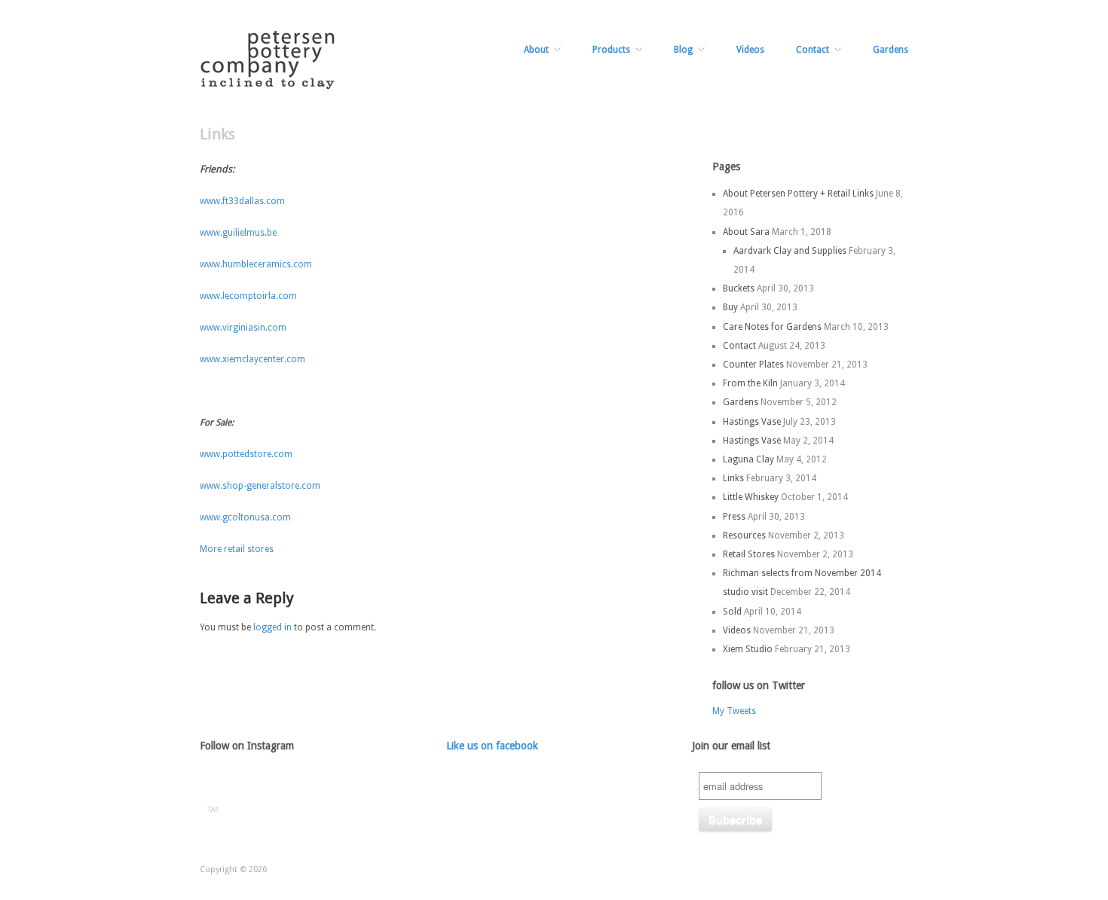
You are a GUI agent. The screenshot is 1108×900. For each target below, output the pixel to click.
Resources (744, 535)
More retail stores (237, 549)
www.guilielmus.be (238, 232)
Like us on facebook (492, 746)
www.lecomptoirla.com (248, 296)
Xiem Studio (748, 649)
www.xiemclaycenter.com (252, 359)
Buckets (738, 288)
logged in (272, 627)
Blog (683, 49)
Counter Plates (753, 364)
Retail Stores (749, 554)
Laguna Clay (748, 459)
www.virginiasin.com (243, 327)
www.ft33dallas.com (242, 201)
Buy (730, 307)
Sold (732, 611)
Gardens (890, 49)
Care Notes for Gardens (772, 327)
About (536, 49)
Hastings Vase (752, 421)
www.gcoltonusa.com (245, 517)
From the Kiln (750, 383)
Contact (812, 49)
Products (611, 49)
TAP (213, 810)
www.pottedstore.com (246, 454)
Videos (750, 49)
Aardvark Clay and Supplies (789, 251)
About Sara (746, 232)
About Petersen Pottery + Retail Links (798, 193)
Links (733, 478)
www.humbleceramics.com (256, 264)
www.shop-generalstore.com (260, 486)
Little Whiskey (751, 497)
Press (734, 516)
